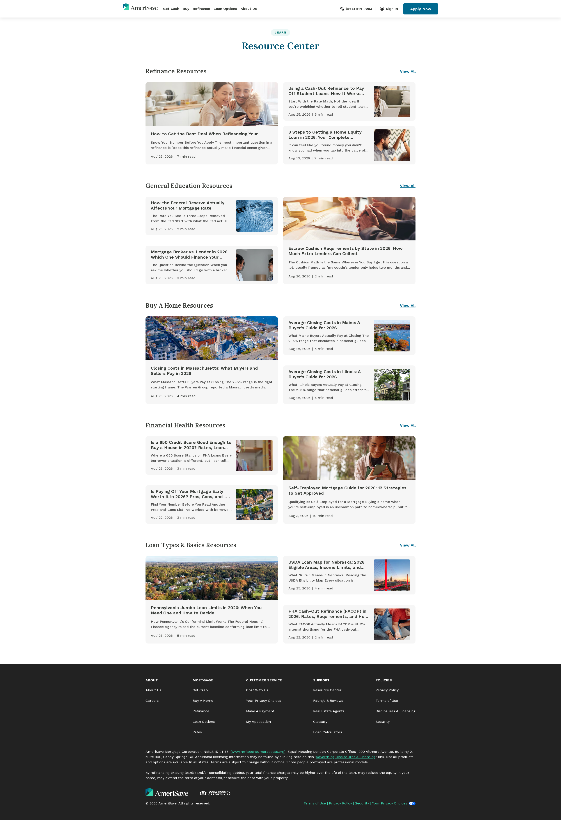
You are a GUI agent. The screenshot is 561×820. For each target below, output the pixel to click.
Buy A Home (203, 700)
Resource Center (327, 690)
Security (383, 721)
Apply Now (420, 9)
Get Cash (171, 9)
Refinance (201, 9)
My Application (258, 721)
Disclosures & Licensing (395, 711)
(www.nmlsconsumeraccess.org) (258, 751)
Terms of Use (387, 700)
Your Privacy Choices (263, 700)
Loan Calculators (327, 732)
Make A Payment (260, 711)
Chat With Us (257, 690)
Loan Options (225, 9)
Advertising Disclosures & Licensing (346, 757)
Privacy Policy (387, 690)
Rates (197, 732)
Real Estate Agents (328, 711)
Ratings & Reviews (328, 700)
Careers (152, 700)
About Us (249, 9)
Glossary (320, 721)
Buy (186, 9)
